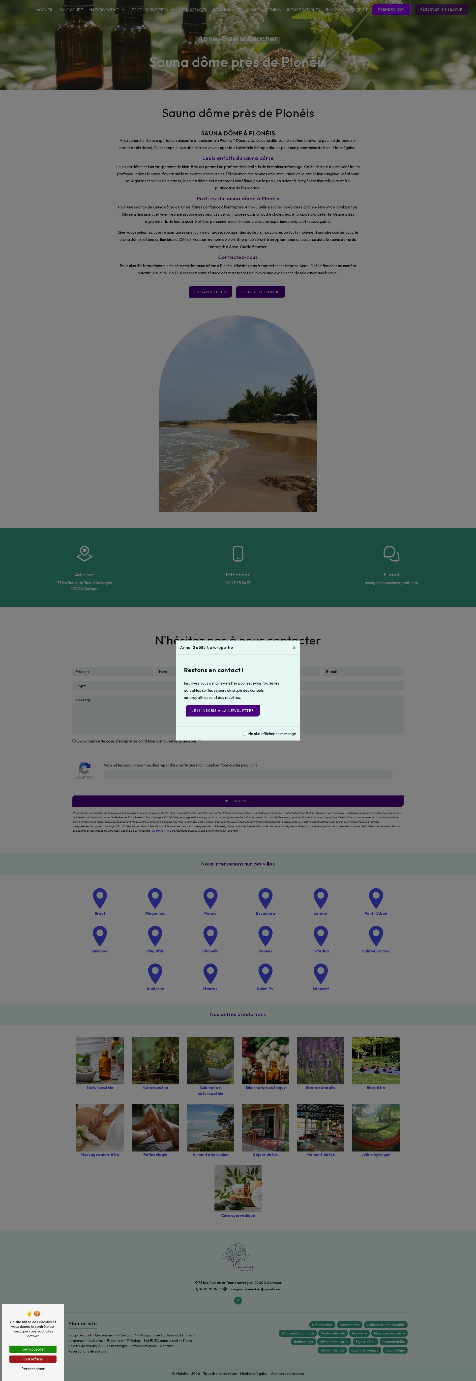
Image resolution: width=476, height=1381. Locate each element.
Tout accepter (33, 1349)
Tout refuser (33, 1358)
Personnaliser (33, 1368)
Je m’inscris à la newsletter (223, 710)
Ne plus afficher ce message (272, 733)
